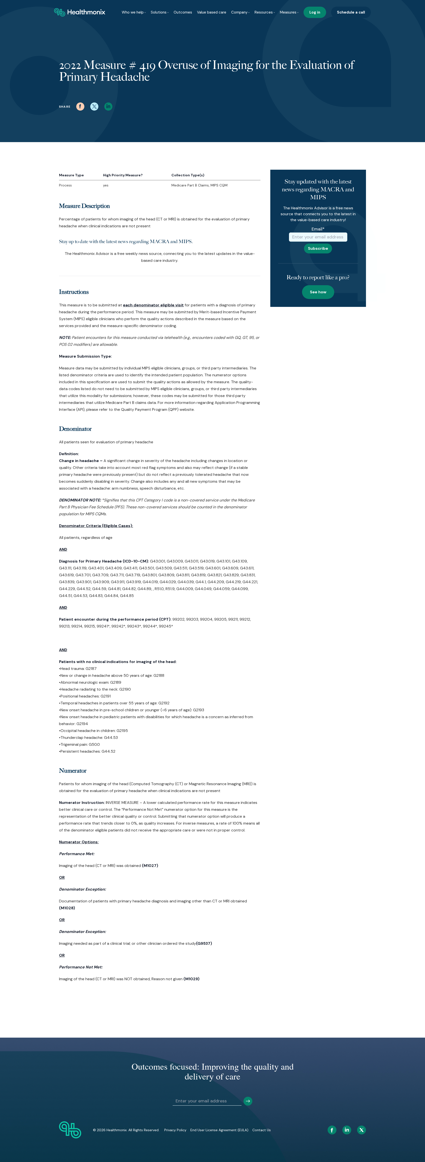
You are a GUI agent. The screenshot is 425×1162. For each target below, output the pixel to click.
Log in (314, 12)
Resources (264, 12)
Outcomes (183, 12)
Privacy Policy (175, 1130)
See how (318, 292)
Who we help (133, 12)
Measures (288, 12)
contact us (261, 1130)
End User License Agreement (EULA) (219, 1130)
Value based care (211, 12)
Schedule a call (351, 12)
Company (239, 12)
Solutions (159, 12)
